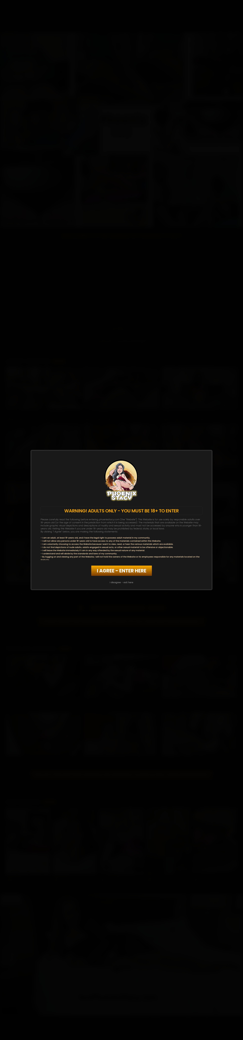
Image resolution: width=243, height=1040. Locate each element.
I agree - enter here (121, 570)
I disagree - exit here (121, 582)
